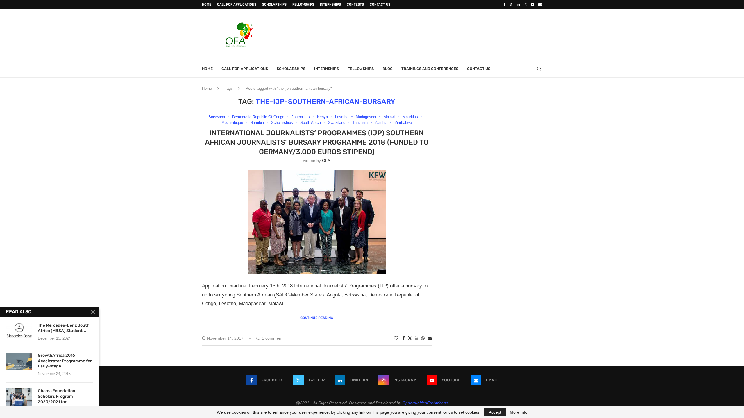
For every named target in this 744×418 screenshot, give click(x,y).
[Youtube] (532, 4)
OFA (326, 160)
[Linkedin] (518, 4)
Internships (330, 4)
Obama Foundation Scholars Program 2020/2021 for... (56, 396)
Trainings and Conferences (429, 68)
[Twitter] (511, 4)
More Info (518, 412)
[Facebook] (504, 4)
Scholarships (274, 4)
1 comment (272, 338)
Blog (387, 68)
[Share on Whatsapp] (423, 338)
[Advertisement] (436, 34)
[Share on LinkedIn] (416, 338)
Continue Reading (316, 318)
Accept (495, 412)
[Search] (539, 68)
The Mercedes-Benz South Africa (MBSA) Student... (64, 328)
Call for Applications (236, 4)
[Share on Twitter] (410, 338)
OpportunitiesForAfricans (425, 403)
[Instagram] (525, 4)
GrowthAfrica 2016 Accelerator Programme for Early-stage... (65, 361)
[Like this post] (396, 338)
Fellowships (303, 4)
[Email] (540, 4)
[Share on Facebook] (404, 338)
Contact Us (380, 4)
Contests (355, 4)
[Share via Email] (430, 338)
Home (206, 4)
